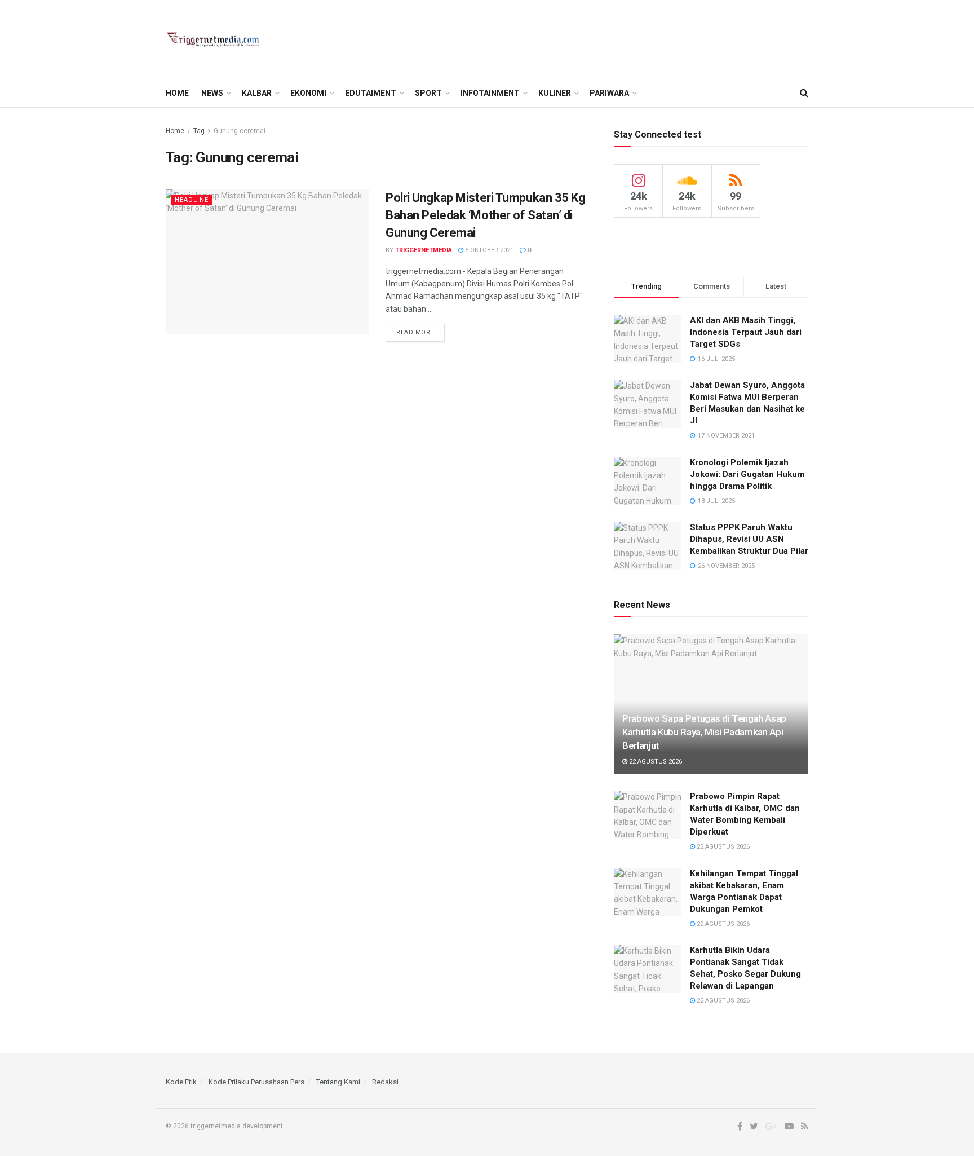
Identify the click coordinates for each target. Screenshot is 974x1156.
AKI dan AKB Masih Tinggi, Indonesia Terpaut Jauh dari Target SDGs (746, 332)
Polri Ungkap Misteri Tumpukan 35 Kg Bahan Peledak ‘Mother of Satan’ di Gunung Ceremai (486, 215)
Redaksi (385, 1082)
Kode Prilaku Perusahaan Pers (256, 1082)
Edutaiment (370, 93)
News (212, 93)
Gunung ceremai (239, 131)
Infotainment (490, 93)
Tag (199, 131)
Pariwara (609, 93)
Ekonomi (308, 93)
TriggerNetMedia (423, 250)
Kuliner (554, 93)
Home (177, 93)
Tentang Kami (338, 1082)
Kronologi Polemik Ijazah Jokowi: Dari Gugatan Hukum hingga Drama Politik (747, 474)
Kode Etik (181, 1082)
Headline (192, 200)
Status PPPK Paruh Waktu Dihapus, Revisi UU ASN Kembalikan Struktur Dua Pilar (749, 539)
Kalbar (257, 93)
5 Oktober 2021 (488, 250)
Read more (415, 332)
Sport (428, 93)
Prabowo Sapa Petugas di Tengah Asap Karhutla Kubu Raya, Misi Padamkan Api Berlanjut (704, 732)
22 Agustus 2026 (654, 761)
